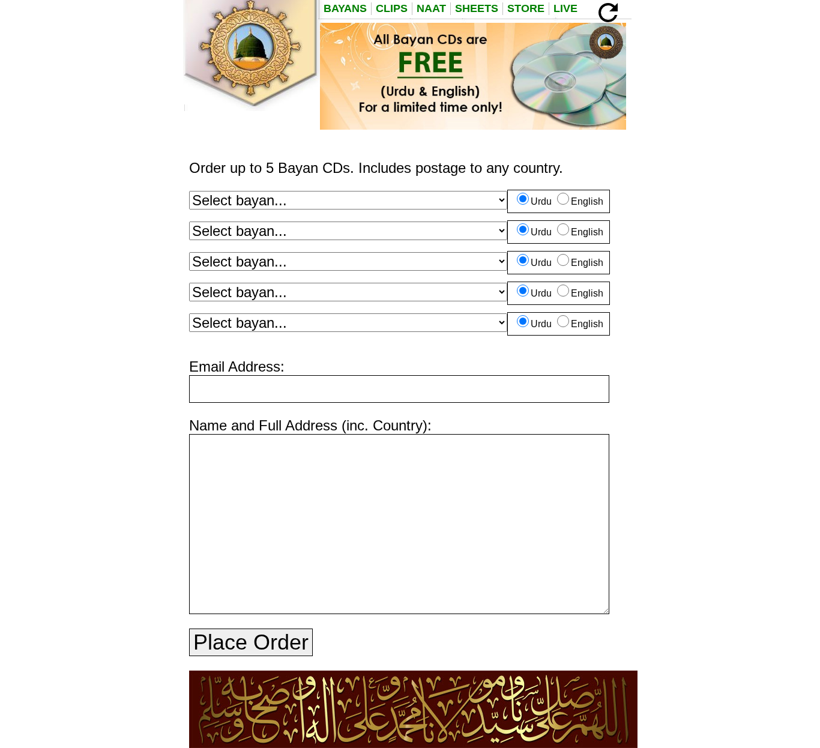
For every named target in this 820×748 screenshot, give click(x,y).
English (587, 201)
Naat (431, 8)
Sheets (476, 8)
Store (525, 8)
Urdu (541, 201)
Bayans (345, 8)
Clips (392, 8)
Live (565, 8)
